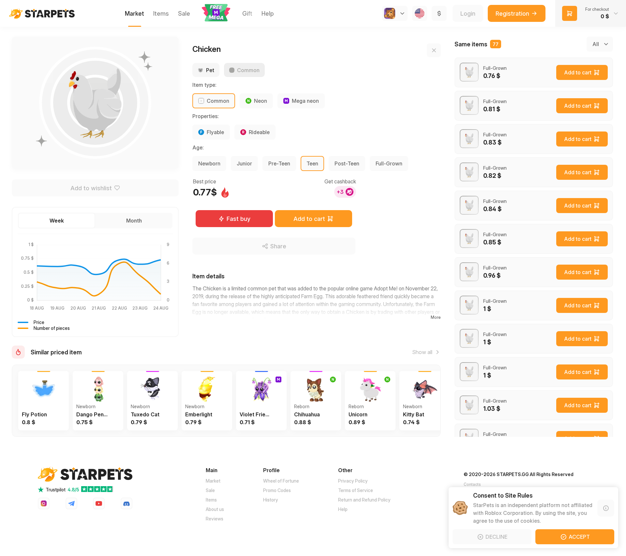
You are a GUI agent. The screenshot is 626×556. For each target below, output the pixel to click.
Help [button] (267, 13)
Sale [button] (184, 13)
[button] (216, 12)
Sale (210, 490)
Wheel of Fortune (281, 481)
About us (215, 509)
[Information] (605, 508)
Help (343, 509)
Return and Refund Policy (364, 499)
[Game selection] (395, 13)
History (270, 499)
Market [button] (134, 13)
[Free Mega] (216, 13)
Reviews (214, 518)
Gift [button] (247, 13)
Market (213, 481)
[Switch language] (419, 13)
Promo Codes (277, 490)
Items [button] (161, 13)
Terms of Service (355, 490)
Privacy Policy (353, 481)
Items (211, 499)
